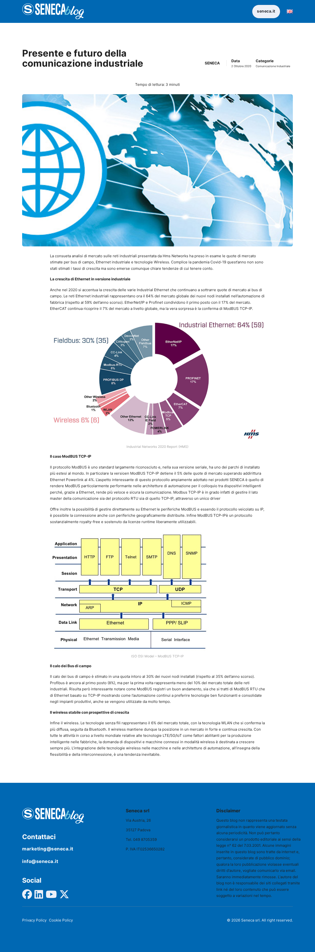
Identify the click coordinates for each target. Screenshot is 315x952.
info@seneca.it (40, 861)
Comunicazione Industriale (273, 66)
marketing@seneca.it (47, 849)
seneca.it (266, 11)
